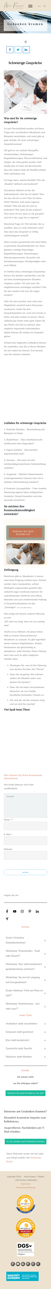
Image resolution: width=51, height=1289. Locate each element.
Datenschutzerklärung (25, 1187)
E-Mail (8, 834)
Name (8, 819)
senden (25, 872)
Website (8, 849)
